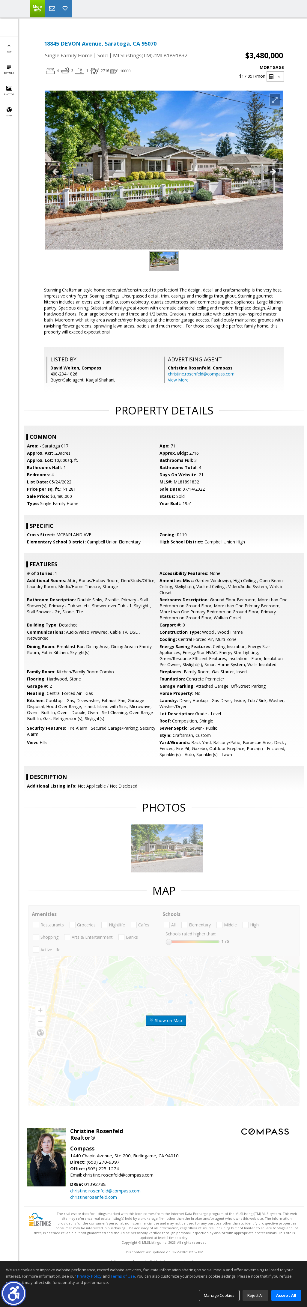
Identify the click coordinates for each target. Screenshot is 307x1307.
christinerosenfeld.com (93, 1197)
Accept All (286, 1295)
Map (9, 115)
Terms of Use (123, 1276)
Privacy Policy (89, 1276)
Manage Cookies (219, 1295)
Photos (9, 94)
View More (178, 380)
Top (9, 51)
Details (9, 72)
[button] (13, 1293)
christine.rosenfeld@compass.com (201, 374)
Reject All (255, 1295)
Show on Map (168, 1020)
